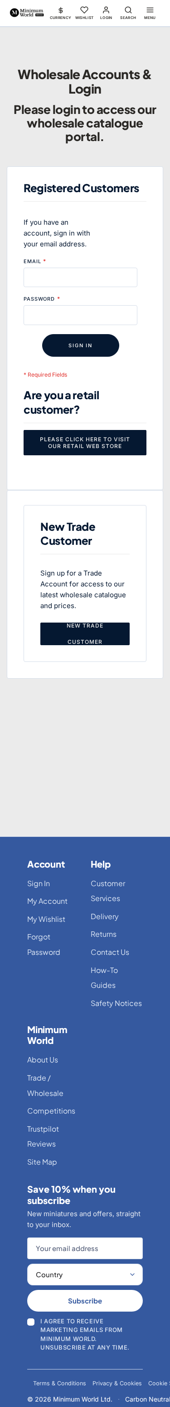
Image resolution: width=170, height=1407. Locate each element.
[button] (61, 13)
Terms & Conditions (59, 1383)
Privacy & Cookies (117, 1383)
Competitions (51, 1110)
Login (106, 17)
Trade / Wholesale (45, 1085)
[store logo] (26, 13)
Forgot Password (43, 944)
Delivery (105, 916)
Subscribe (85, 1300)
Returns (104, 934)
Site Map (42, 1161)
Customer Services (108, 890)
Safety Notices (116, 1003)
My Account (47, 901)
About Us (42, 1059)
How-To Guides (104, 977)
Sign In (38, 883)
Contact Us (110, 952)
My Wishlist (46, 919)
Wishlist (84, 17)
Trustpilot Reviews (43, 1136)
